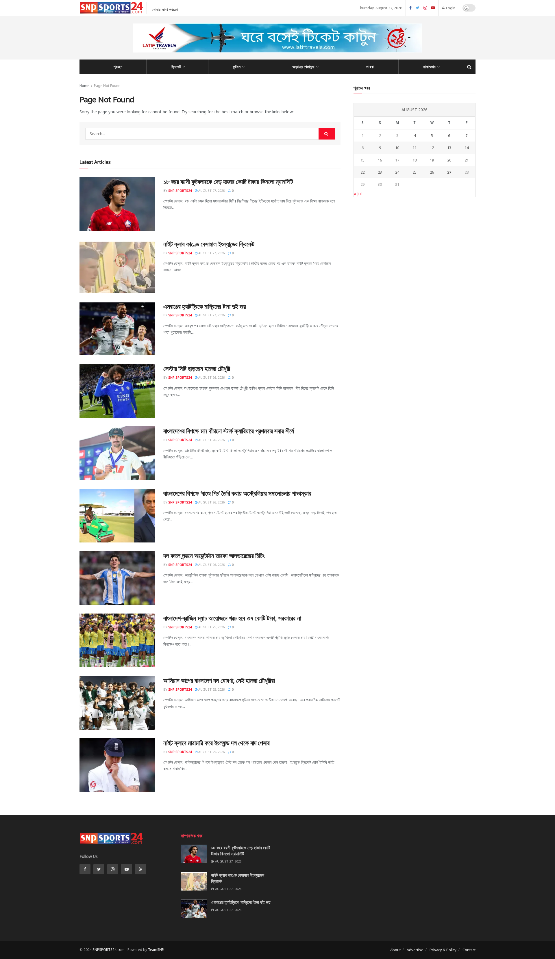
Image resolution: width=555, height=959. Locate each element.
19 (432, 160)
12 (432, 147)
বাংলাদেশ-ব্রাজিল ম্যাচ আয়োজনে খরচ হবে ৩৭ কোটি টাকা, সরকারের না (232, 618)
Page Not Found (107, 85)
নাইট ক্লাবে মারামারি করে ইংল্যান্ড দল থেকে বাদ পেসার (216, 742)
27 (449, 172)
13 (449, 147)
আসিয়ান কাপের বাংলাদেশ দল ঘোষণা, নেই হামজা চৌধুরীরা (219, 680)
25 (414, 172)
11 (414, 147)
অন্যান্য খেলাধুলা (303, 66)
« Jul (358, 193)
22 (362, 172)
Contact (469, 949)
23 (380, 172)
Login (450, 7)
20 (449, 160)
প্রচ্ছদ (118, 66)
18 (414, 160)
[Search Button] (327, 134)
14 (467, 147)
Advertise (415, 949)
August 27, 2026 (211, 190)
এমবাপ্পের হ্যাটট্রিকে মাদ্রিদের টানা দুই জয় (204, 306)
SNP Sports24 (180, 190)
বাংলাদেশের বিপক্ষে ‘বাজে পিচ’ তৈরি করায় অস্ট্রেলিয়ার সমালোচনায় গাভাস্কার (237, 493)
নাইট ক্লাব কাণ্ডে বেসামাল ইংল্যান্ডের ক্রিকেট (208, 243)
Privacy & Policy (443, 949)
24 (397, 172)
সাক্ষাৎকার (429, 66)
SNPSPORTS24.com (108, 949)
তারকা (370, 66)
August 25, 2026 (211, 627)
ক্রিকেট (176, 66)
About (395, 949)
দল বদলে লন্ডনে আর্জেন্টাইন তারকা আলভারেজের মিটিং (214, 555)
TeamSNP (155, 949)
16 (380, 160)
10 (397, 147)
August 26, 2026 (211, 377)
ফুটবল (236, 66)
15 (362, 160)
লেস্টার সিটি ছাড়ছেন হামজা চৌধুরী (196, 368)
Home (84, 85)
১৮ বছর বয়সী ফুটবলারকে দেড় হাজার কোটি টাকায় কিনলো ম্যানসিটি (228, 181)
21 (467, 160)
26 (432, 172)
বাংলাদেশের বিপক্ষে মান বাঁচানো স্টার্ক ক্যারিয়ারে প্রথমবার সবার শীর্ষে (228, 430)
